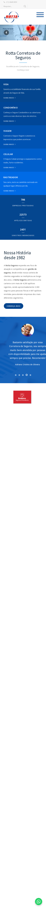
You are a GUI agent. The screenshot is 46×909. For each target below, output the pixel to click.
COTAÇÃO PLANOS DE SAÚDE (7, 35)
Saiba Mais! (9, 167)
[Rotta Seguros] (11, 17)
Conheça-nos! (13, 306)
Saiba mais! (9, 98)
